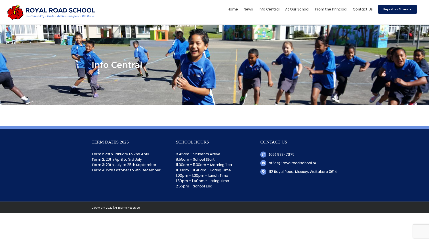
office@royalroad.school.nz (293, 163)
